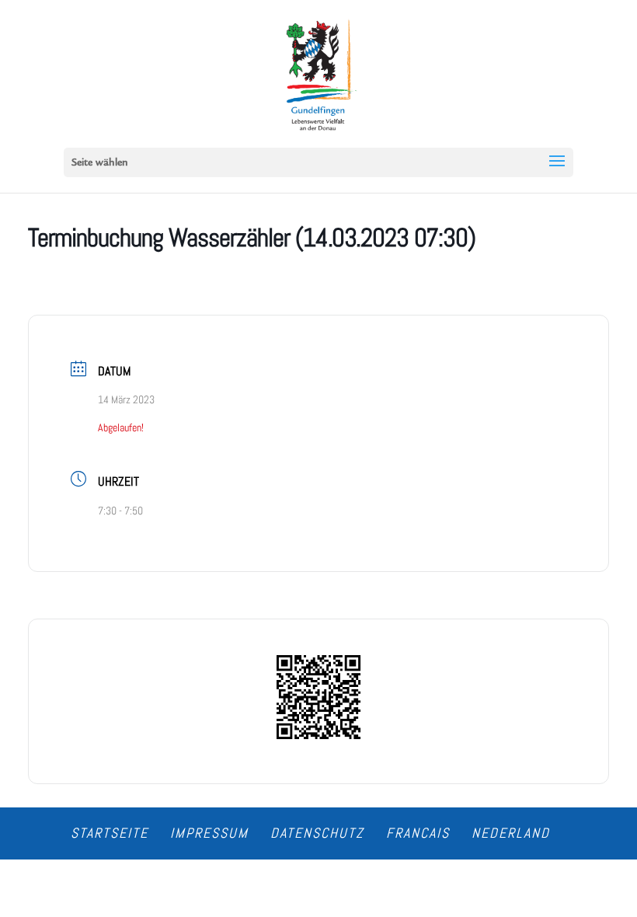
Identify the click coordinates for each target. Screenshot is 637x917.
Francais (418, 833)
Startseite (109, 833)
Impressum (209, 833)
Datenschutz (317, 833)
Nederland (511, 833)
